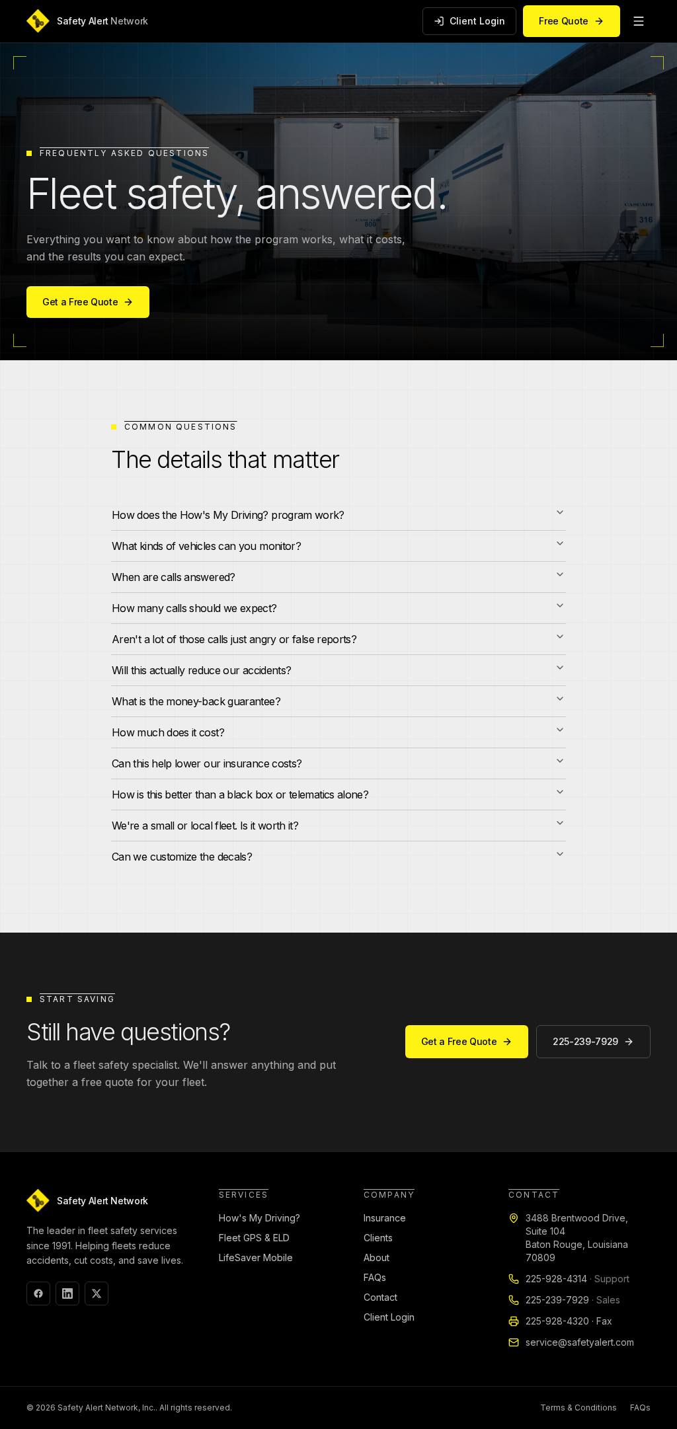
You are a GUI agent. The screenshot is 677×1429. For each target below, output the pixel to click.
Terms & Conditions (578, 1407)
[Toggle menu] (639, 21)
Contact (380, 1297)
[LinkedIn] (67, 1293)
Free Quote (563, 20)
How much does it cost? (168, 732)
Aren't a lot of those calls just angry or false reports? (234, 639)
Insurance (385, 1217)
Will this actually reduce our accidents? (201, 670)
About (376, 1257)
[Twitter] (96, 1293)
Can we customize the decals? (182, 856)
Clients (378, 1237)
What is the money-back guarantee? (196, 701)
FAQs (375, 1277)
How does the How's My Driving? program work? (228, 514)
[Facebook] (38, 1293)
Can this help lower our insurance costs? (206, 763)
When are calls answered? (173, 577)
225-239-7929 (585, 1041)
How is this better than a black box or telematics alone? (240, 794)
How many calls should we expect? (194, 608)
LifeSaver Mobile (256, 1257)
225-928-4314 (577, 1278)
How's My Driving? (259, 1217)
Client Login (477, 20)
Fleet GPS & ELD (254, 1237)
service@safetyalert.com (580, 1342)
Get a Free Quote (80, 301)
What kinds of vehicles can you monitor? (206, 546)
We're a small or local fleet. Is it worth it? (205, 825)
